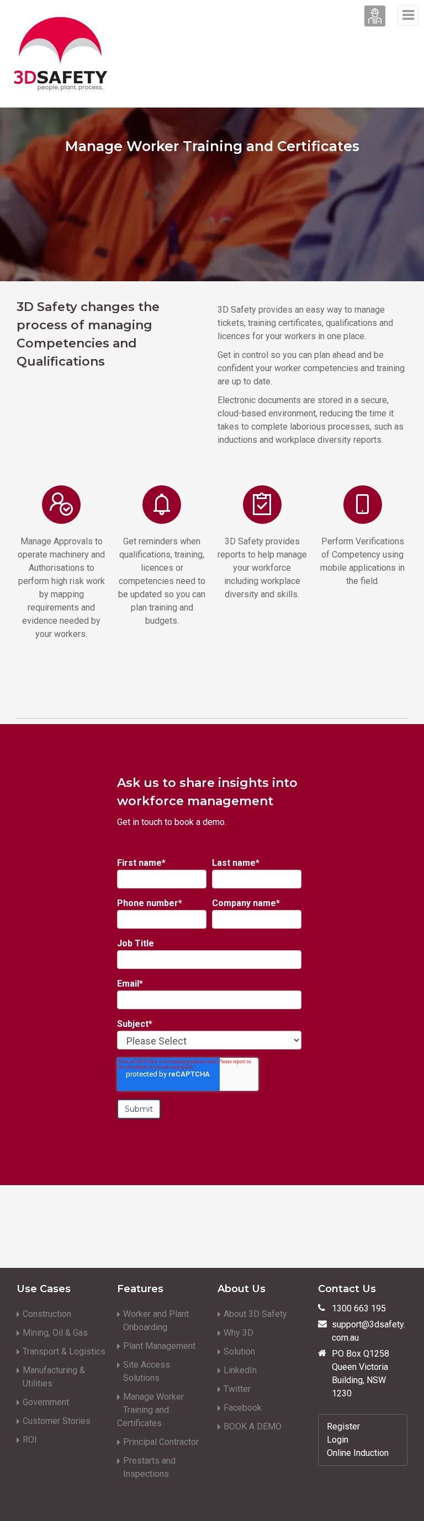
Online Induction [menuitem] (358, 1453)
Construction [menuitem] (47, 1314)
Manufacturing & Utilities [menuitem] (54, 1377)
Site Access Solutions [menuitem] (146, 1371)
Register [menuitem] (343, 1426)
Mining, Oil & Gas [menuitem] (55, 1332)
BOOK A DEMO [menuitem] (253, 1426)
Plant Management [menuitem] (159, 1346)
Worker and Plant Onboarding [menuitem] (156, 1320)
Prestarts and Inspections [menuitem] (149, 1467)
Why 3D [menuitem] (238, 1332)
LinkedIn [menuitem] (240, 1370)
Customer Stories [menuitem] (57, 1421)
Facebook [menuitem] (243, 1407)
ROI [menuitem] (30, 1439)
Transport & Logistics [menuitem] (64, 1351)
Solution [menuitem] (239, 1351)
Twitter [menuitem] (237, 1389)
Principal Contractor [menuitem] (161, 1442)
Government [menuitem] (46, 1402)
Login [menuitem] (337, 1439)
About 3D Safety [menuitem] (255, 1314)
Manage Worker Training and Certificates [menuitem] (150, 1409)
